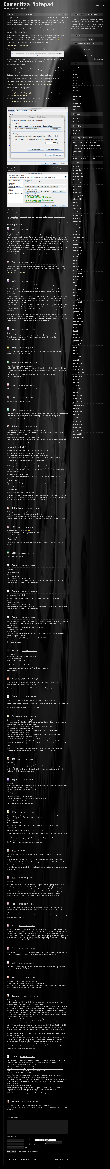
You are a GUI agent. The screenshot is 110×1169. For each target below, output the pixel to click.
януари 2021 (77, 192)
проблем (15, 218)
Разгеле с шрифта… (60, 1159)
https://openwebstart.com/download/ (19, 1085)
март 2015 (76, 266)
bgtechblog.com (78, 118)
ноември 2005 (77, 434)
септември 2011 (78, 321)
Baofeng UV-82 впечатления (88, 142)
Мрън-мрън (77, 106)
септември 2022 (78, 176)
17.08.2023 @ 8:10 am (26, 904)
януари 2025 (77, 170)
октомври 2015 (78, 254)
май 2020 (76, 205)
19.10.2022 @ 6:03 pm (26, 812)
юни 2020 (76, 202)
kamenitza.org (55, 1167)
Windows (76, 100)
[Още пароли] (98, 59)
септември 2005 (78, 437)
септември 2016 (78, 237)
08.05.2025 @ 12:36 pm (30, 1102)
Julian (75, 148)
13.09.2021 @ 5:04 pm (27, 618)
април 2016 (77, 247)
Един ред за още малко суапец (90, 145)
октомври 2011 (78, 318)
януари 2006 (77, 427)
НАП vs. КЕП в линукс (21, 14)
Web (26, 1148)
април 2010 (77, 357)
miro (74, 142)
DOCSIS (75, 74)
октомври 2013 (78, 289)
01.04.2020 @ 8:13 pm (26, 262)
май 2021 (76, 189)
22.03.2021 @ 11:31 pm (29, 427)
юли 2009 (76, 379)
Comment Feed (63, 222)
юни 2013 (76, 295)
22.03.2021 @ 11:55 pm (29, 508)
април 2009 (77, 389)
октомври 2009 (78, 369)
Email (35, 1144)
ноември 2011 (77, 315)
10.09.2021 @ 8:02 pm (27, 565)
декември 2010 (78, 341)
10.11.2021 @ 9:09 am (29, 651)
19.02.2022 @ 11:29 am (26, 716)
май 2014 (76, 286)
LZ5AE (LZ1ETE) (78, 84)
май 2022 (76, 180)
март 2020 (76, 212)
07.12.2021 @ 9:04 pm (35, 679)
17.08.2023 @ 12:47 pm (27, 949)
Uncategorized (77, 97)
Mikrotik (75, 87)
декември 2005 (78, 431)
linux (37, 217)
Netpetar (76, 121)
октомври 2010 (78, 344)
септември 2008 (78, 405)
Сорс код (76, 133)
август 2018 (77, 221)
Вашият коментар (13, 1117)
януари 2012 (77, 308)
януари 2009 (77, 398)
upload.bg (76, 130)
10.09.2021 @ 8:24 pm (27, 591)
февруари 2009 (78, 395)
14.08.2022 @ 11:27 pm (27, 780)
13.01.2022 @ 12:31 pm (28, 697)
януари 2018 (77, 231)
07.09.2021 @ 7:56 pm (26, 553)
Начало (97, 5)
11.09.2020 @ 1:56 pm (25, 398)
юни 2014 (76, 283)
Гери (13, 526)
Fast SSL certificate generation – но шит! (22, 1159)
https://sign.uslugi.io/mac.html (47, 938)
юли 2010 (76, 347)
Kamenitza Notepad (28, 4)
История (85, 155)
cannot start (23, 217)
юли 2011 (76, 328)
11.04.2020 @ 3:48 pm (27, 348)
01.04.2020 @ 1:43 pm (26, 229)
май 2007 (76, 418)
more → (95, 28)
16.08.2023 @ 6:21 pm (26, 878)
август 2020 (77, 199)
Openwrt (75, 90)
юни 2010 (76, 350)
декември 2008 (78, 402)
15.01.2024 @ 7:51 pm (27, 978)
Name (30, 1140)
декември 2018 (78, 215)
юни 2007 (76, 415)
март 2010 (76, 360)
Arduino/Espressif (79, 68)
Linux (16, 18)
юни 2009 (76, 382)
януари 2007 (77, 421)
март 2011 (76, 334)
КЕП (8, 218)
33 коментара (63, 18)
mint (40, 217)
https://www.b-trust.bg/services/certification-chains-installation (29, 516)
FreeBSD (75, 77)
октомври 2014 (78, 273)
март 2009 (76, 392)
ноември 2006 (77, 424)
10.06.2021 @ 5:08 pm (25, 527)
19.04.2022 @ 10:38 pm (26, 759)
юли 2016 (76, 241)
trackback (35, 1151)
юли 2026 (76, 167)
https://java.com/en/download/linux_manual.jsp (45, 78)
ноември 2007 (77, 411)
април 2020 (77, 209)
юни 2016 (76, 244)
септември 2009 (78, 373)
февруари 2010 (78, 363)
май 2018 (76, 225)
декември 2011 (78, 312)
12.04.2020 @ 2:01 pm (26, 385)
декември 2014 (78, 270)
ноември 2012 (77, 299)
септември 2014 (78, 276)
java (33, 217)
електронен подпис (59, 217)
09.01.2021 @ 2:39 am (26, 410)
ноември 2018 (77, 218)
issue (29, 217)
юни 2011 (76, 331)
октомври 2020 (78, 196)
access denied (14, 217)
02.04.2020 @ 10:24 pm (27, 329)
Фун (74, 109)
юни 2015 (76, 260)
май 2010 (76, 353)
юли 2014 (76, 279)
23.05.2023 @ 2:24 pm (26, 851)
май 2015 (76, 263)
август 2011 (77, 324)
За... (104, 5)
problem (45, 217)
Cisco (75, 71)
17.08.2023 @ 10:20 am (27, 926)
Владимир (15, 996)
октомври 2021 (78, 186)
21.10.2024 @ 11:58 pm (30, 996)
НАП (11, 218)
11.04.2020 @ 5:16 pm (27, 362)
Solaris (75, 93)
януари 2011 (77, 337)
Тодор (11, 18)
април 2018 (77, 228)
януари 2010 (77, 366)
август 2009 (77, 376)
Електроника (77, 103)
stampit (50, 217)
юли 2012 (76, 305)
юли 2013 (76, 292)
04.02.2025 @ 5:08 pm (27, 1057)
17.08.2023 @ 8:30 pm (26, 963)
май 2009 (76, 386)
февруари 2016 (78, 250)
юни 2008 (76, 408)
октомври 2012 (78, 302)
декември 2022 (78, 173)
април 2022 (77, 183)
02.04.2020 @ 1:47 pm (26, 281)
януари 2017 (77, 234)
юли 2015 (76, 257)
